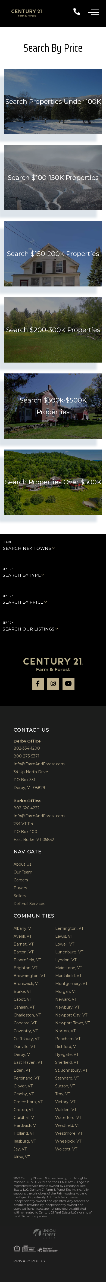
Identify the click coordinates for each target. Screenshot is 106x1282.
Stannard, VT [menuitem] (67, 1078)
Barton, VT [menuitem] (23, 952)
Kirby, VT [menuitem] (22, 1157)
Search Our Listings (29, 629)
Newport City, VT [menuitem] (71, 1015)
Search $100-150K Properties (53, 178)
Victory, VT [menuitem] (65, 1101)
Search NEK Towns (27, 548)
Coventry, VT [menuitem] (26, 1030)
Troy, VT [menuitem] (62, 1093)
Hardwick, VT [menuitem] (26, 1125)
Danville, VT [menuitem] (24, 1046)
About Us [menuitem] (22, 864)
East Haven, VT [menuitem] (28, 1062)
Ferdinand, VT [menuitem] (26, 1078)
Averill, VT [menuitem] (23, 936)
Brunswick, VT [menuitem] (27, 983)
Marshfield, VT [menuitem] (68, 975)
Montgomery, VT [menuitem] (71, 983)
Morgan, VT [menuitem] (66, 991)
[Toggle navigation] (97, 11)
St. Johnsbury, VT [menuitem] (71, 1070)
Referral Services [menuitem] (29, 903)
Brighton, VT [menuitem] (25, 967)
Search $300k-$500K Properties (53, 406)
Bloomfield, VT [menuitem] (27, 959)
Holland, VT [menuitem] (24, 1133)
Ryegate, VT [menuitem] (67, 1054)
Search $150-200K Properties (53, 254)
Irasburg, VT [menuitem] (25, 1141)
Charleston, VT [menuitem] (27, 1015)
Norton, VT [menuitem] (65, 1030)
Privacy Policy (30, 1261)
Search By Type (22, 575)
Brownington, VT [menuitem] (29, 975)
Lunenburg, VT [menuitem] (69, 952)
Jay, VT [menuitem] (20, 1149)
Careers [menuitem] (21, 880)
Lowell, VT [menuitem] (64, 944)
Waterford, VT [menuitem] (68, 1117)
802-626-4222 (26, 808)
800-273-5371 (26, 756)
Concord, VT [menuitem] (25, 1023)
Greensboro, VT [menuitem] (28, 1101)
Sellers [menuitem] (20, 895)
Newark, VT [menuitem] (66, 999)
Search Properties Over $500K (53, 482)
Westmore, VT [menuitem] (68, 1133)
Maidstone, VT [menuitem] (68, 967)
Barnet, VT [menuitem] (23, 944)
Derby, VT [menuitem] (23, 1054)
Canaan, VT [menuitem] (24, 1007)
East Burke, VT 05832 (34, 839)
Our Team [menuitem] (23, 872)
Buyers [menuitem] (20, 887)
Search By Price (23, 602)
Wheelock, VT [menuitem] (68, 1141)
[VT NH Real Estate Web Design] (44, 1234)
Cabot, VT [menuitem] (23, 999)
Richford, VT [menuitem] (66, 1046)
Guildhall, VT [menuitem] (25, 1117)
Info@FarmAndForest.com (39, 764)
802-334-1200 (78, 11)
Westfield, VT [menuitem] (67, 1125)
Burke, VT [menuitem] (23, 991)
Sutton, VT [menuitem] (65, 1086)
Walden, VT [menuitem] (65, 1109)
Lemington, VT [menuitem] (69, 928)
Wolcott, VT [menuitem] (66, 1149)
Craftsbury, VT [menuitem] (27, 1038)
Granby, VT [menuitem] (24, 1093)
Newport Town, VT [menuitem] (72, 1023)
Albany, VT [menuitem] (23, 928)
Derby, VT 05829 (29, 787)
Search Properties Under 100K (53, 101)
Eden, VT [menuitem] (22, 1070)
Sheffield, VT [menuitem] (67, 1062)
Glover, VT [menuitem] (23, 1086)
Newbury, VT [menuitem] (67, 1007)
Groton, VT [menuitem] (24, 1109)
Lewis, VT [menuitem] (64, 936)
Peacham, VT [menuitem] (67, 1038)
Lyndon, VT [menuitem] (65, 959)
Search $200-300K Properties (53, 330)
